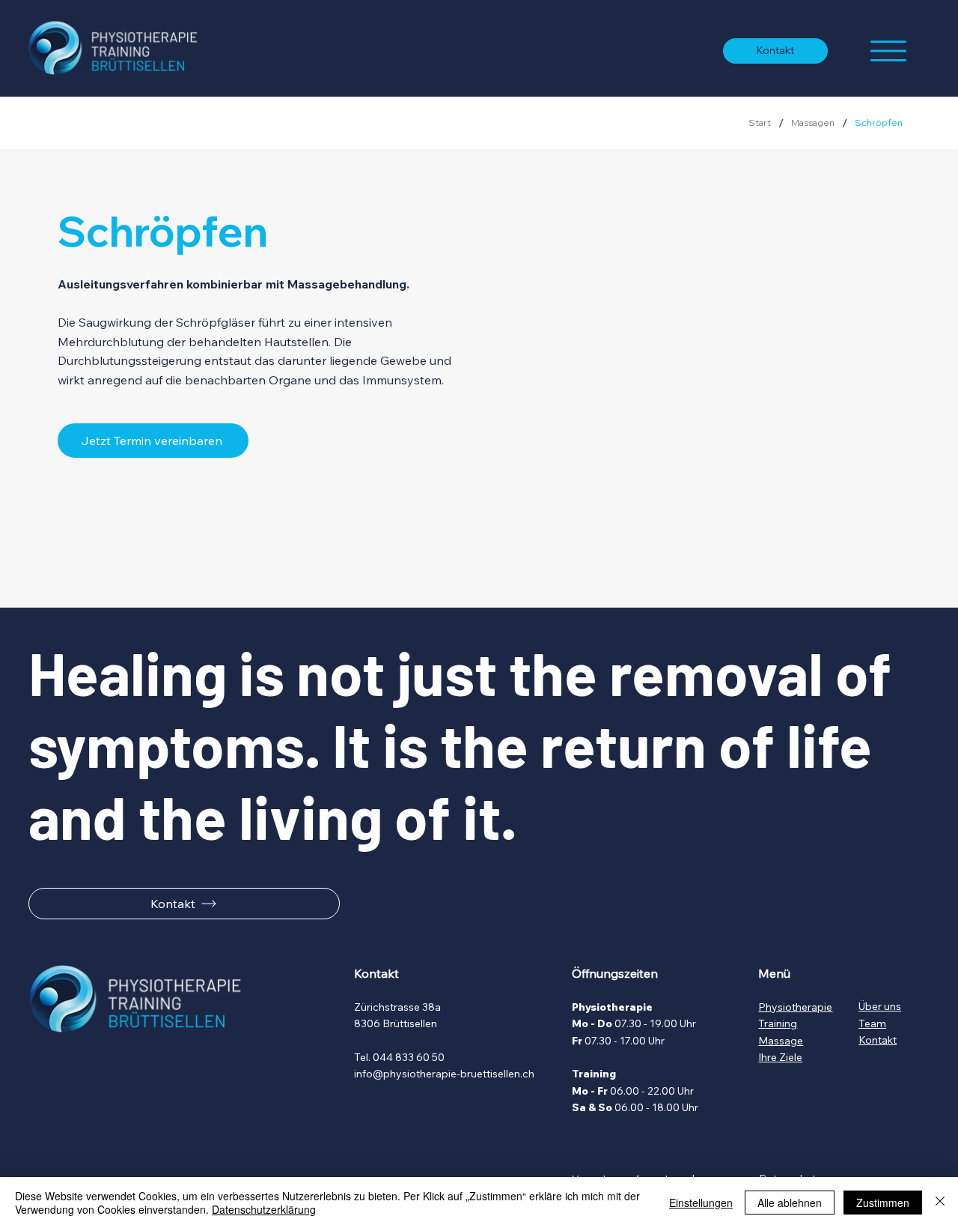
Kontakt (877, 1040)
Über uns (879, 1006)
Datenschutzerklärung (264, 1209)
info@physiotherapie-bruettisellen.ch (444, 1073)
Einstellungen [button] (701, 1202)
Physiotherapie (795, 1007)
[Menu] (888, 50)
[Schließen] (940, 1202)
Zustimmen (882, 1202)
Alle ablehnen (789, 1202)
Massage (780, 1040)
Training (777, 1023)
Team (872, 1023)
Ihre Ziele (780, 1057)
